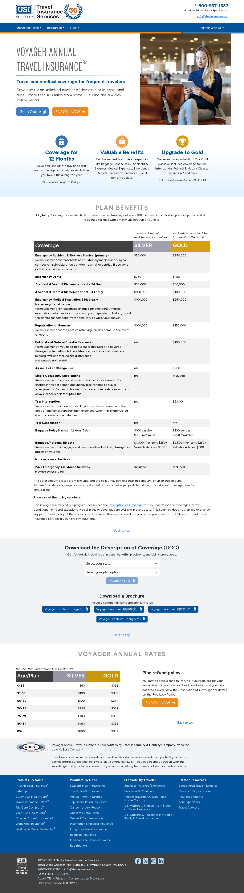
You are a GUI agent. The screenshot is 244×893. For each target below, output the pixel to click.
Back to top (122, 530)
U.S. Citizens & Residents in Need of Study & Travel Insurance (149, 816)
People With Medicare (139, 791)
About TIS (45, 878)
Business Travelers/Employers (144, 785)
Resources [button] (54, 27)
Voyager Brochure (65, 609)
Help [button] (73, 27)
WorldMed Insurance (30, 823)
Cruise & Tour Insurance (86, 818)
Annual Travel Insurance (86, 796)
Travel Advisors (189, 807)
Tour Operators (189, 802)
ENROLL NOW (68, 111)
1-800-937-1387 (49, 869)
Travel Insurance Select (32, 802)
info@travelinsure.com (212, 16)
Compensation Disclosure (86, 878)
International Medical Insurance (91, 823)
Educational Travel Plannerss (198, 785)
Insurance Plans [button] (28, 27)
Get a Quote (31, 111)
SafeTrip (21, 791)
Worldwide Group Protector (35, 829)
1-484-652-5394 (57, 874)
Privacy (60, 878)
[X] (146, 862)
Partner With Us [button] (211, 27)
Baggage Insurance (83, 834)
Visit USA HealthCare (31, 813)
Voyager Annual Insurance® (34, 818)
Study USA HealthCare (32, 796)
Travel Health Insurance (86, 791)
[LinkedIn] (161, 862)
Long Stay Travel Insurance (88, 829)
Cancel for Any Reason (86, 807)
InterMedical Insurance (32, 785)
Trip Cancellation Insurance (88, 802)
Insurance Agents (191, 796)
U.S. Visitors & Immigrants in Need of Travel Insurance (147, 807)
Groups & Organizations (195, 791)
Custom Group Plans (84, 813)
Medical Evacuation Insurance (90, 840)
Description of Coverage (126, 505)
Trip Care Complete (30, 807)
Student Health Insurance (88, 785)
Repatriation (78, 845)
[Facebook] (138, 862)
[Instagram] (154, 862)
